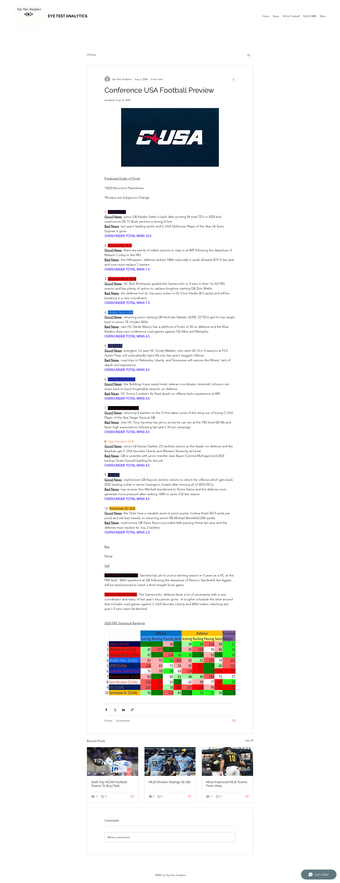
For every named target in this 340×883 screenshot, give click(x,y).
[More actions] (233, 79)
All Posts (91, 54)
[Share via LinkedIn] (123, 709)
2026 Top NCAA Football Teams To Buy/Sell (109, 784)
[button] (248, 54)
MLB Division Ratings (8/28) (169, 782)
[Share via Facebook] (106, 709)
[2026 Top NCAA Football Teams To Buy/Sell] (112, 761)
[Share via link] (132, 709)
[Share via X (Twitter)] (115, 709)
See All (249, 740)
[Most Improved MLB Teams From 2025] (227, 761)
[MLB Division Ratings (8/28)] (170, 761)
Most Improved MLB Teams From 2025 (226, 784)
